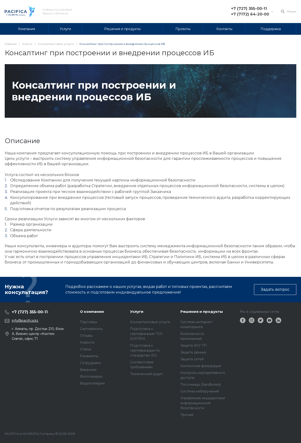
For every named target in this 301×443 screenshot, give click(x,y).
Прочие (187, 415)
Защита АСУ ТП (193, 345)
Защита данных (193, 352)
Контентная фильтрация (200, 366)
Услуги (136, 311)
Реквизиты (89, 356)
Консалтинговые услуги (150, 322)
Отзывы (86, 335)
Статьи (85, 349)
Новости (87, 342)
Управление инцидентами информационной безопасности (202, 403)
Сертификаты (91, 329)
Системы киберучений (199, 391)
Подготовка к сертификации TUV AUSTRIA (146, 334)
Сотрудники (90, 363)
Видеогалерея (92, 383)
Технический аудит (146, 374)
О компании (92, 311)
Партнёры (88, 322)
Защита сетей (192, 359)
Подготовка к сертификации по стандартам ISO (145, 350)
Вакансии (88, 370)
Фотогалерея (91, 376)
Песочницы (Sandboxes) (200, 384)
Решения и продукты (201, 311)
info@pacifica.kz (25, 320)
